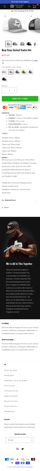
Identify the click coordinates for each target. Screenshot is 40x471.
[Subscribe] (31, 440)
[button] (4, 6)
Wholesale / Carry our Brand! (15, 380)
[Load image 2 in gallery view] (15, 44)
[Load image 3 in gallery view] (22, 44)
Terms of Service (10, 406)
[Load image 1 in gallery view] (8, 44)
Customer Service (11, 391)
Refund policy (9, 411)
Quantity (5, 86)
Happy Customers (11, 396)
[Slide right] (37, 44)
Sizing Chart (9, 375)
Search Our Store (11, 401)
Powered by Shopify (27, 467)
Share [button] (6, 207)
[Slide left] (2, 44)
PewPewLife (16, 467)
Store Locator (9, 386)
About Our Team (10, 370)
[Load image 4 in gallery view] (29, 44)
